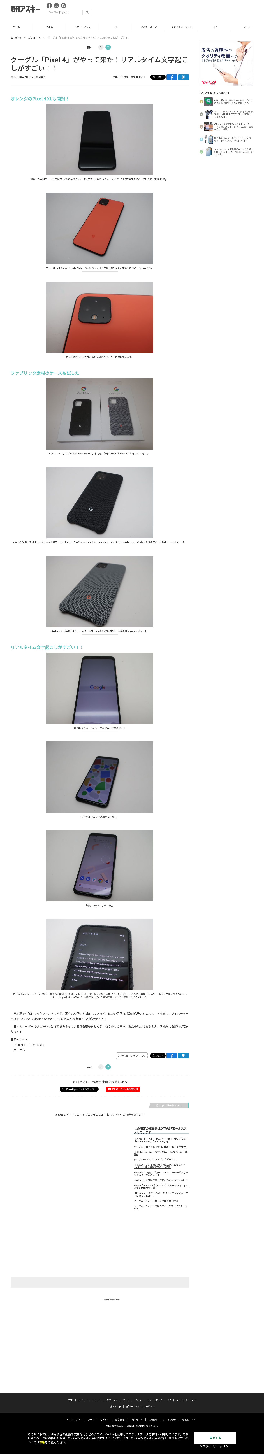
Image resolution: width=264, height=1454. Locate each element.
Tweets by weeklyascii (112, 1299)
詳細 (42, 1442)
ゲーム (16, 27)
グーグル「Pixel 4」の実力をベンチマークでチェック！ (160, 1207)
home (18, 37)
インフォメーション (181, 27)
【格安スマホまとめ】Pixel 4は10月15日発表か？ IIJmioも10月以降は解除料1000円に (160, 1166)
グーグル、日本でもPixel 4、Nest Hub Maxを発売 (160, 1146)
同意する (215, 1438)
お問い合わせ (136, 1419)
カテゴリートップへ (170, 1105)
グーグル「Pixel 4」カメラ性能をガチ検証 (156, 1201)
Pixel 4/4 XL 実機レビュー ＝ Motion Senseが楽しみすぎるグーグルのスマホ (161, 1173)
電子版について (189, 1419)
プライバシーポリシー (98, 1419)
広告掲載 (153, 1419)
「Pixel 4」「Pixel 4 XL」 (29, 1045)
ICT (115, 27)
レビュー (82, 1400)
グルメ (49, 27)
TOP (214, 27)
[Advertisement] (188, 10)
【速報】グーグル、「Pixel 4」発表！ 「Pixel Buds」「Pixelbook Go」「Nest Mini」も (161, 1140)
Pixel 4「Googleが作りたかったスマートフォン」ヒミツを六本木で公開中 (161, 1186)
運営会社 (119, 1419)
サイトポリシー (74, 1419)
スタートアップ (82, 27)
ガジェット (34, 37)
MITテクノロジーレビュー (142, 1406)
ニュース (96, 1400)
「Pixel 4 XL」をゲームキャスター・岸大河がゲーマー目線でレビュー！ (161, 1194)
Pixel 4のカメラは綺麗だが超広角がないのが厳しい (160, 1180)
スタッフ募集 (169, 1419)
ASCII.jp (117, 1406)
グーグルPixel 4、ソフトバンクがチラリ (155, 1159)
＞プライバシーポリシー (215, 1446)
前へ (90, 47)
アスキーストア (149, 27)
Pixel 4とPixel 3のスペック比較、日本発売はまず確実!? (160, 1153)
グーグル (19, 1050)
